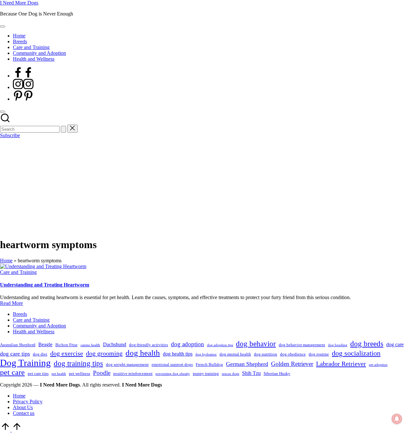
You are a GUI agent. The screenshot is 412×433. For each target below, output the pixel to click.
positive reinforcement (133, 373)
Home (6, 260)
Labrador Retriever (341, 363)
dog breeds (366, 344)
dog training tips (78, 363)
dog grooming (104, 353)
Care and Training (18, 272)
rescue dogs (230, 374)
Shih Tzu (251, 373)
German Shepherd (247, 364)
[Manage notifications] (397, 419)
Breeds (20, 314)
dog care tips (15, 353)
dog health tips (177, 354)
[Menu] (2, 26)
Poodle (101, 372)
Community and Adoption (39, 325)
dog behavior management (302, 344)
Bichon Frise (66, 344)
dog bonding (337, 345)
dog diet (40, 354)
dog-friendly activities (148, 344)
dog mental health (235, 354)
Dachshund (114, 344)
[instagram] (23, 87)
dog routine (319, 354)
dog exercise (66, 353)
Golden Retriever (292, 363)
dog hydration (206, 354)
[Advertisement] (206, 187)
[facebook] (23, 75)
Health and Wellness (33, 331)
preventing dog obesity (172, 374)
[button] (63, 129)
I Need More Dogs (19, 2)
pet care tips (38, 373)
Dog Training (25, 362)
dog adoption (187, 344)
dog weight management (127, 364)
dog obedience (293, 354)
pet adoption (378, 365)
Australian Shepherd (17, 344)
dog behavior (256, 344)
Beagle (45, 344)
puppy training (206, 373)
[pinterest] (23, 99)
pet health (59, 374)
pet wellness (79, 373)
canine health (90, 345)
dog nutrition (265, 354)
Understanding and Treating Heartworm (44, 284)
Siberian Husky (277, 373)
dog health (143, 352)
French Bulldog (209, 364)
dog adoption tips (220, 345)
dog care (395, 344)
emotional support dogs (172, 364)
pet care (12, 372)
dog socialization (356, 353)
